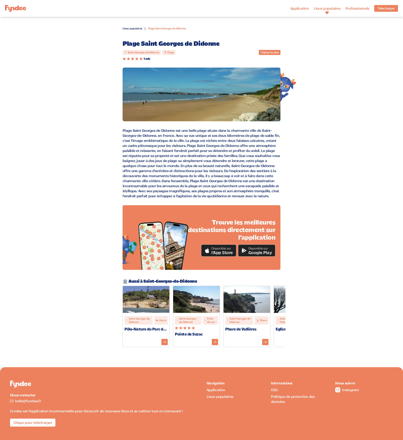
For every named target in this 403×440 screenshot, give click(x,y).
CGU (274, 390)
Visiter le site (269, 52)
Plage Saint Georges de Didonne (167, 28)
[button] (218, 250)
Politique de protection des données (293, 399)
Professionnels (357, 8)
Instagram (350, 390)
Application (299, 8)
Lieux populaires (327, 8)
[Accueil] (15, 8)
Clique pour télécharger (32, 422)
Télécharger (386, 8)
